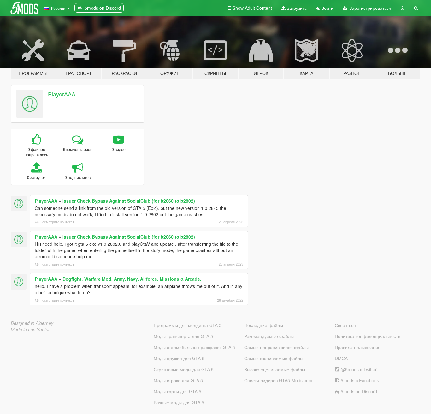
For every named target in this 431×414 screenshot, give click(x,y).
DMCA (341, 358)
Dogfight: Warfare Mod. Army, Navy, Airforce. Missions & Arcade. (131, 279)
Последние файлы (263, 325)
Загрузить (296, 8)
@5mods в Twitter (358, 369)
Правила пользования (358, 347)
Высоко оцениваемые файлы (274, 369)
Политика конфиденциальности (367, 336)
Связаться (345, 325)
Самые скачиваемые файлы (273, 358)
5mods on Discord (358, 391)
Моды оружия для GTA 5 (179, 358)
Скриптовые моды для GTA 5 (184, 369)
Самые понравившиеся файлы (276, 347)
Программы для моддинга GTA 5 (187, 325)
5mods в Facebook (359, 380)
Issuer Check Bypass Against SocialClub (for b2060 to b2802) (128, 201)
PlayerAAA (61, 94)
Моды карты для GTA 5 (177, 391)
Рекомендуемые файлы (269, 336)
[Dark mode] (402, 8)
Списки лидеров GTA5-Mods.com (278, 380)
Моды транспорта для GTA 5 (183, 336)
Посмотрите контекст (57, 221)
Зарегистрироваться (369, 8)
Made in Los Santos (30, 329)
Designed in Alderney (32, 323)
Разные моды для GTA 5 (179, 402)
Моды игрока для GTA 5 (178, 380)
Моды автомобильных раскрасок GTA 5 (194, 347)
